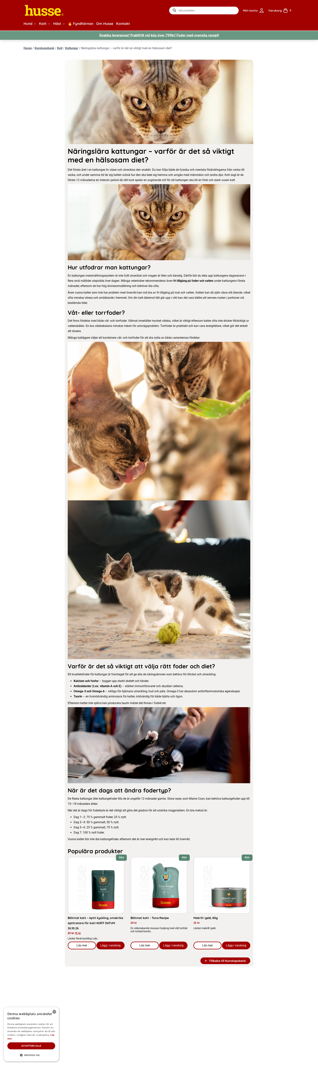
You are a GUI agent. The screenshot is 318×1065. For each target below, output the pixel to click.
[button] (35, 23)
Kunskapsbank (44, 48)
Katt (43, 23)
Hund (28, 23)
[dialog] (31, 1034)
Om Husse (104, 23)
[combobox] (54, 1012)
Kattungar (71, 48)
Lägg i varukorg (110, 945)
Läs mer (86, 946)
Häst (57, 23)
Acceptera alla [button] (31, 1045)
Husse (28, 48)
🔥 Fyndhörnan (80, 23)
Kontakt (123, 23)
